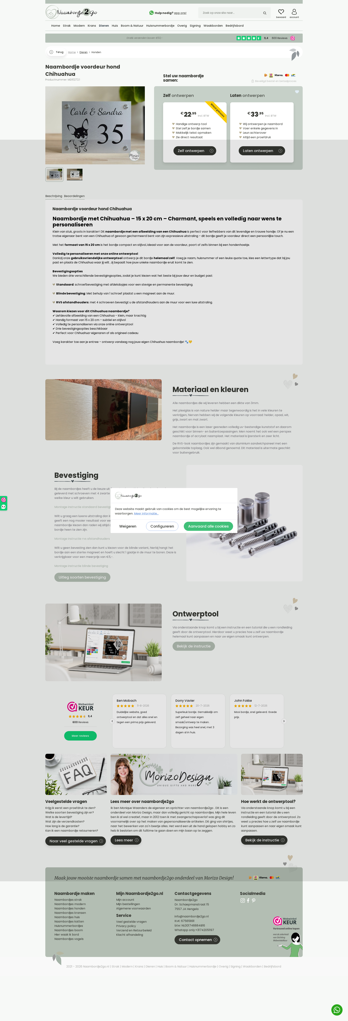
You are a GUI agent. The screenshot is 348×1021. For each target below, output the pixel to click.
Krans (138, 966)
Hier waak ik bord (66, 934)
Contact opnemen (195, 939)
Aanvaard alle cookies (208, 526)
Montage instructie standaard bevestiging (84, 507)
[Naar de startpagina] (72, 12)
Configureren (162, 526)
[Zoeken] (265, 12)
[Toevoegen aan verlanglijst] (297, 92)
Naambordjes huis (67, 917)
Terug (59, 52)
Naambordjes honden (69, 908)
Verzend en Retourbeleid (134, 930)
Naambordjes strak (68, 900)
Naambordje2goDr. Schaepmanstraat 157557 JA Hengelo (192, 904)
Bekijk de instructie (194, 646)
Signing (235, 966)
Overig (223, 966)
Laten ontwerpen (258, 150)
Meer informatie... (146, 513)
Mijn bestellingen (128, 904)
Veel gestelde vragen (131, 922)
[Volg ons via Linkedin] (253, 900)
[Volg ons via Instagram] (242, 900)
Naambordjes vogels (69, 939)
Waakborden (252, 966)
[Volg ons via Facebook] (248, 900)
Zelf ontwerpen (191, 150)
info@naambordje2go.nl (192, 916)
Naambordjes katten (69, 921)
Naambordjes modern (70, 904)
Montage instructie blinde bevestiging (81, 566)
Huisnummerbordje (202, 966)
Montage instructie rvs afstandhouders (82, 539)
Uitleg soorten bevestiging (82, 577)
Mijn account (125, 900)
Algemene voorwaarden (133, 908)
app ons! (180, 13)
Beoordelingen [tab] (74, 196)
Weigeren (127, 526)
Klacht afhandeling (129, 935)
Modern (127, 966)
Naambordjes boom (68, 930)
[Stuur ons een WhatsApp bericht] (337, 1010)
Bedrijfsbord (272, 966)
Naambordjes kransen (70, 913)
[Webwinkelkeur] (287, 937)
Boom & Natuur (176, 966)
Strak (115, 966)
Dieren (150, 966)
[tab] (53, 196)
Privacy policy (126, 926)
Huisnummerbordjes (68, 926)
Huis (160, 966)
